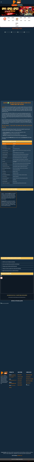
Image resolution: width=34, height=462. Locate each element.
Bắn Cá (29, 20)
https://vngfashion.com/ (12, 383)
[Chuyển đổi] (1, 262)
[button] (1, 2)
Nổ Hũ (21, 20)
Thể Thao (17, 20)
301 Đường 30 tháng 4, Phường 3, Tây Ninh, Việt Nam (12, 375)
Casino (13, 20)
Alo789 (5, 20)
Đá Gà (9, 20)
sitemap (10, 387)
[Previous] (2, 11)
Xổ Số (25, 20)
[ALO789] (17, 2)
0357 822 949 (13, 385)
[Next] (32, 11)
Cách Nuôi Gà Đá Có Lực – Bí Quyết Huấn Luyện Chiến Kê (17, 295)
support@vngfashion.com (12, 380)
